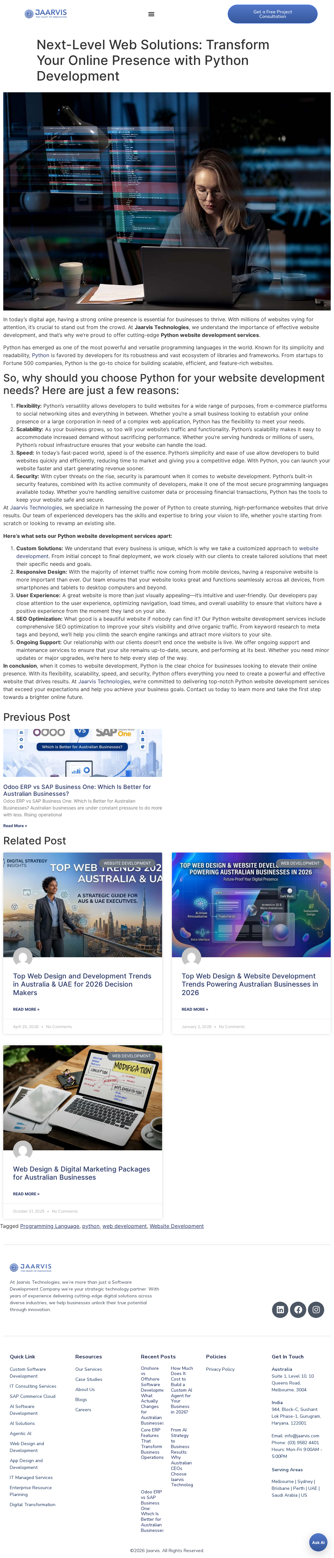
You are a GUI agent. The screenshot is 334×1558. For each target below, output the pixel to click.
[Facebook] (298, 1310)
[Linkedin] (280, 1310)
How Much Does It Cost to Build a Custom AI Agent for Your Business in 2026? (182, 1390)
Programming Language (49, 1226)
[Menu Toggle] (151, 14)
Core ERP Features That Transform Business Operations (152, 1443)
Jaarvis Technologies (36, 507)
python (90, 1226)
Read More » (15, 825)
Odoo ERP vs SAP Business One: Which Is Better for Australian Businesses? (153, 1511)
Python (40, 355)
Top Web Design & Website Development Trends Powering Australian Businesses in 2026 (250, 984)
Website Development (177, 1226)
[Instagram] (316, 1310)
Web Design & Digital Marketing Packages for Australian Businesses (81, 1173)
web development (124, 1226)
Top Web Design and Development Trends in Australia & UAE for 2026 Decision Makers (82, 984)
